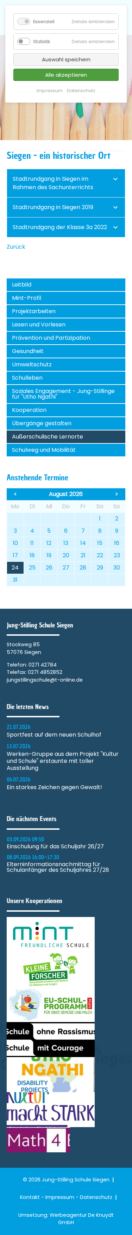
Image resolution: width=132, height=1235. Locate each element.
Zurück (16, 247)
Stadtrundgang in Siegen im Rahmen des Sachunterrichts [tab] (53, 183)
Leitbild (21, 285)
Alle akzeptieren (66, 74)
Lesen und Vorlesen (38, 324)
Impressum (59, 1197)
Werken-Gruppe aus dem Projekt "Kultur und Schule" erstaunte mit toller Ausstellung (63, 761)
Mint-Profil (26, 298)
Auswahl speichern (66, 59)
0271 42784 (43, 664)
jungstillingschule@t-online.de (45, 679)
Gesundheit (28, 351)
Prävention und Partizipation (51, 338)
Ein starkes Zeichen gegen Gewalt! (54, 787)
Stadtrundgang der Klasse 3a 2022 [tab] (60, 227)
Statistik (41, 41)
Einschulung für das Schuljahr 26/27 (55, 846)
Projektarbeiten (34, 311)
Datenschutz (96, 1197)
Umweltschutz (32, 364)
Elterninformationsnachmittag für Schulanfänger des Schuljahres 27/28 (58, 867)
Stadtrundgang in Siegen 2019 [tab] (53, 207)
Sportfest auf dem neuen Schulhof (54, 734)
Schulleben (27, 378)
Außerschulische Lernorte (47, 437)
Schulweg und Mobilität (44, 450)
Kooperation (29, 410)
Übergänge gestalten (41, 423)
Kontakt (30, 1197)
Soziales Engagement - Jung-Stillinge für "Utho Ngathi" (63, 394)
